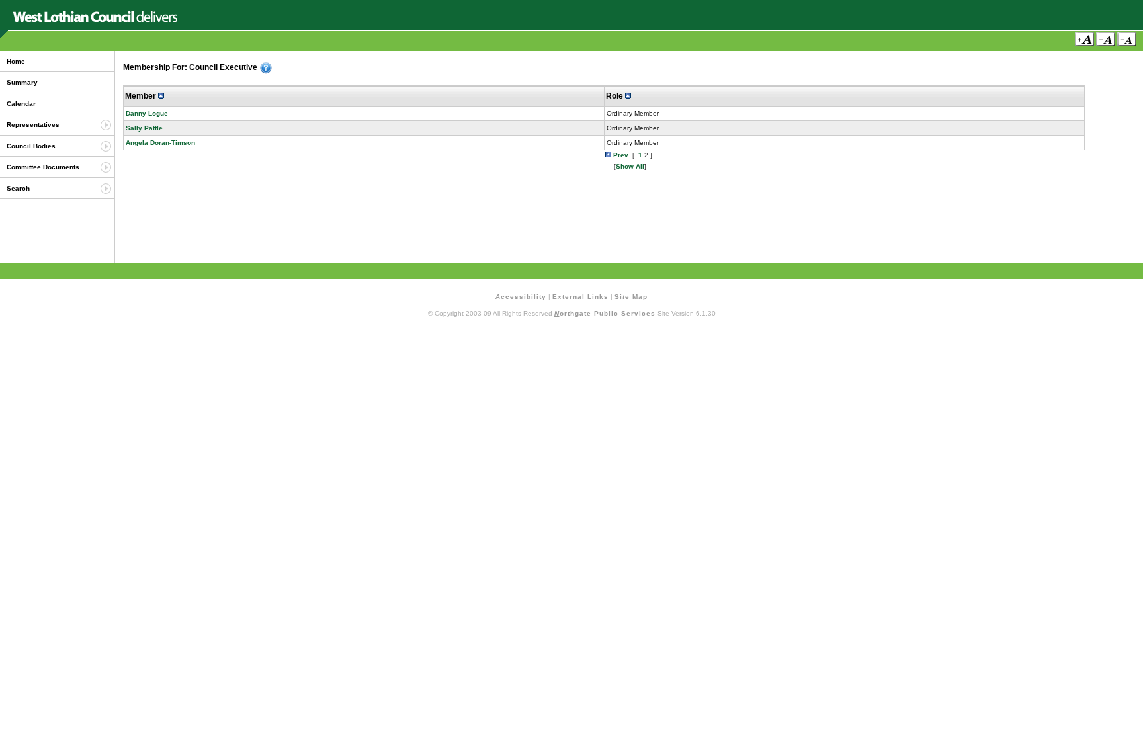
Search (18, 188)
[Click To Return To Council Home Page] (95, 19)
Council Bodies (31, 146)
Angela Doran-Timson (160, 142)
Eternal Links (580, 296)
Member (141, 96)
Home (16, 61)
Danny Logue (147, 113)
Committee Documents (43, 167)
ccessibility (520, 296)
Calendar (21, 103)
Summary (22, 82)
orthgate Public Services (605, 313)
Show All (630, 166)
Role (615, 96)
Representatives (33, 124)
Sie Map (631, 296)
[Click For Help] (266, 68)
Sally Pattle (144, 128)
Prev (619, 155)
